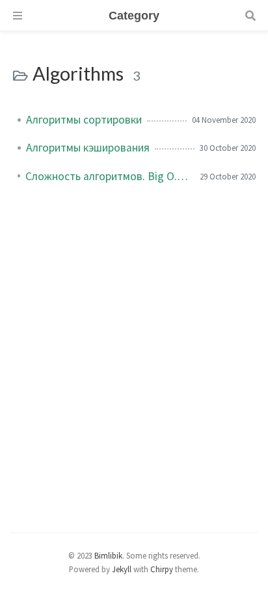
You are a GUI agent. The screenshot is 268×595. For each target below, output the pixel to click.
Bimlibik (108, 555)
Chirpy (161, 569)
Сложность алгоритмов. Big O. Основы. (107, 176)
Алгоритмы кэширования (88, 147)
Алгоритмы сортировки (84, 119)
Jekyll (121, 569)
